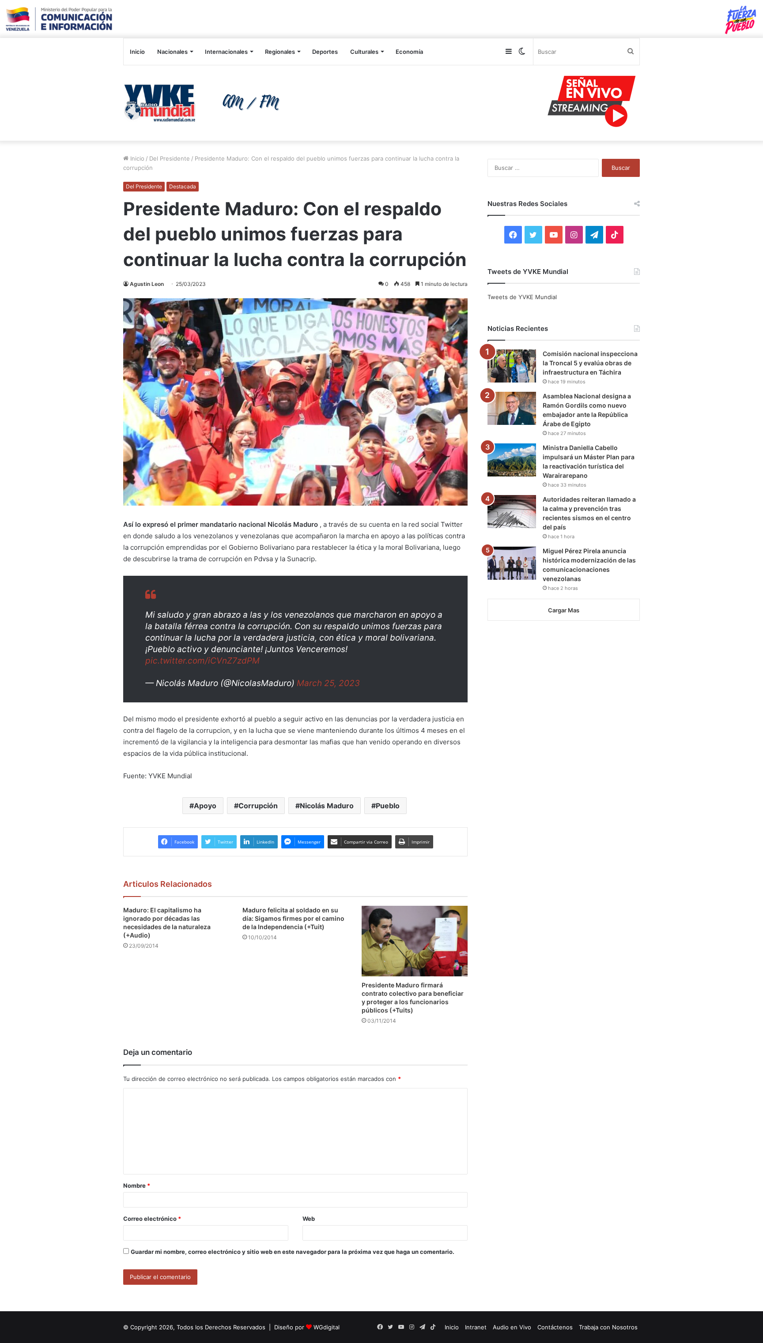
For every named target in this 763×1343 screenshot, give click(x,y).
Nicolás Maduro (327, 805)
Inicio (137, 51)
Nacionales (172, 51)
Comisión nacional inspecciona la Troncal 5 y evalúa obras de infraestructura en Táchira (590, 363)
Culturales (364, 51)
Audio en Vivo (512, 1327)
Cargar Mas (563, 610)
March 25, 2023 (328, 683)
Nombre (136, 1185)
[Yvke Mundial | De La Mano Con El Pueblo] (205, 103)
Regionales (280, 51)
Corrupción (258, 805)
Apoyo (205, 805)
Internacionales (226, 51)
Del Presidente (169, 158)
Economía (409, 51)
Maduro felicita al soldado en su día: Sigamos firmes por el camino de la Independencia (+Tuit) (293, 918)
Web (308, 1218)
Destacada (182, 186)
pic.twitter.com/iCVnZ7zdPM (202, 661)
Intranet (476, 1327)
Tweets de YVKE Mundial (522, 296)
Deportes (325, 51)
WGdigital (327, 1327)
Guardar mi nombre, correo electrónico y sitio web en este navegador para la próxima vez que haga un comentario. (292, 1251)
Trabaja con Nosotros (608, 1327)
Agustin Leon (147, 284)
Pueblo (388, 805)
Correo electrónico (152, 1218)
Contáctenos (555, 1327)
